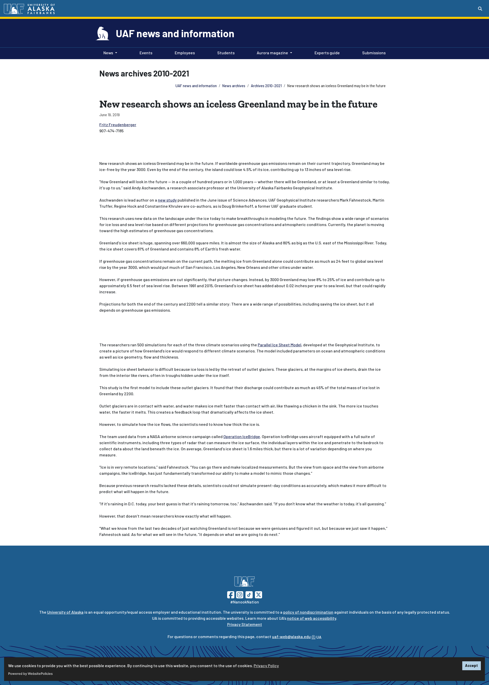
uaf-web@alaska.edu (291, 636)
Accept (471, 665)
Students (225, 52)
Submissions (373, 52)
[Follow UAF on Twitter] (258, 594)
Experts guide (326, 52)
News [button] (108, 52)
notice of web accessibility (311, 618)
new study (167, 199)
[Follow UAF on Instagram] (239, 594)
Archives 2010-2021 (266, 86)
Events (145, 52)
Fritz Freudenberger (117, 124)
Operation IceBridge (241, 436)
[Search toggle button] (480, 8)
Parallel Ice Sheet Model (279, 344)
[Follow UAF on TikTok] (249, 594)
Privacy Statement (244, 624)
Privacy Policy (266, 665)
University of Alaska (65, 612)
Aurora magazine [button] (272, 52)
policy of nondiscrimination (308, 612)
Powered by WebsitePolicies (30, 674)
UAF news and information (175, 33)
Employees (184, 52)
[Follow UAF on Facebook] (230, 594)
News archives (233, 86)
